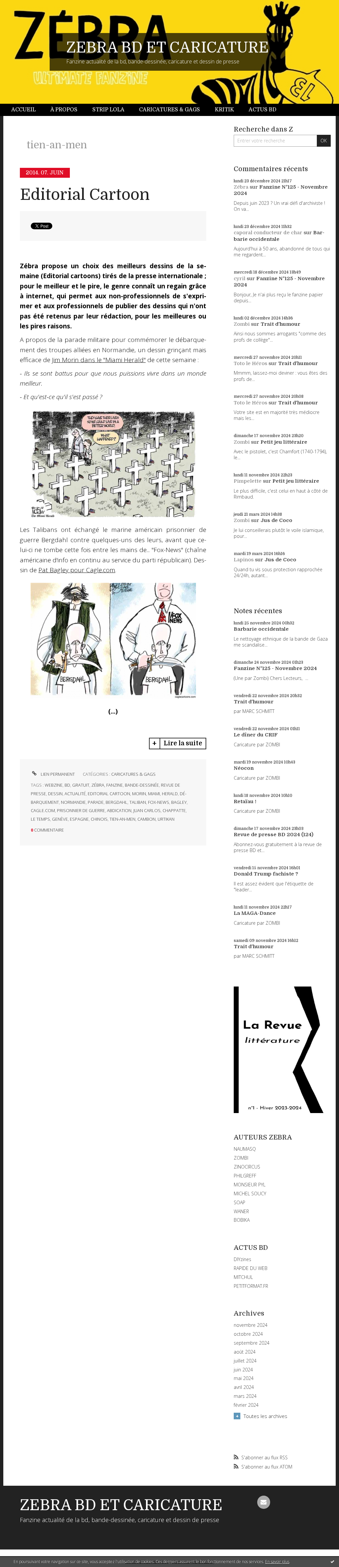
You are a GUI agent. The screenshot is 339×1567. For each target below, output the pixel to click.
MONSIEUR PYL (250, 1184)
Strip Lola (108, 110)
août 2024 (245, 1352)
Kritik (224, 110)
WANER (241, 1211)
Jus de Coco (276, 520)
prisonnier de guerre (81, 810)
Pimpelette (248, 481)
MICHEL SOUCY (250, 1193)
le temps (40, 819)
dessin (55, 794)
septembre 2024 (251, 1343)
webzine (54, 785)
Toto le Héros (250, 363)
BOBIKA (242, 1220)
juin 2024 (243, 1370)
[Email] (263, 1502)
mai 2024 (244, 1378)
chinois (99, 819)
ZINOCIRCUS (247, 1167)
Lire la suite (183, 743)
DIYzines (242, 1259)
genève (60, 819)
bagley (179, 802)
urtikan (166, 819)
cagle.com (43, 810)
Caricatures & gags (169, 110)
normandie (73, 802)
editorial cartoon (109, 794)
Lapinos (244, 560)
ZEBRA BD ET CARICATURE (167, 47)
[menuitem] (27, 110)
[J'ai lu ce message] (332, 1561)
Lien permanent (57, 774)
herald (170, 794)
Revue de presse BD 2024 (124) (274, 835)
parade (96, 802)
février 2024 (246, 1405)
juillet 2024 (245, 1361)
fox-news (158, 802)
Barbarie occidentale (279, 236)
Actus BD (262, 110)
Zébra (241, 187)
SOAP (239, 1202)
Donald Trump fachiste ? (266, 874)
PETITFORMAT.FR (251, 1286)
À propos (63, 110)
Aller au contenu (22, 6)
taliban (137, 802)
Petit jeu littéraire (284, 442)
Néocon (244, 768)
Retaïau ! (245, 801)
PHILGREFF (245, 1176)
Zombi (242, 324)
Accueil (23, 110)
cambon (146, 819)
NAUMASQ (245, 1149)
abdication (119, 810)
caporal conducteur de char (268, 233)
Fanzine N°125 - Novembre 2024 (275, 668)
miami (154, 794)
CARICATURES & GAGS (133, 774)
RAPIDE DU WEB (250, 1268)
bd (67, 785)
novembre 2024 (250, 1325)
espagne (79, 819)
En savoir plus (277, 1561)
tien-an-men (122, 819)
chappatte (174, 810)
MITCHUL (243, 1277)
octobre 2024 (248, 1334)
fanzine (114, 785)
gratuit (80, 785)
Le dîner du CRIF (256, 735)
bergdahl (116, 802)
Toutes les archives (265, 1416)
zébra (97, 785)
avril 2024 (244, 1387)
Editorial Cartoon (85, 195)
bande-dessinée (142, 785)
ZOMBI (241, 1158)
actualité (75, 794)
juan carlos (147, 810)
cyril (239, 278)
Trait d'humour (280, 324)
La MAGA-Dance (255, 913)
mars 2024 (245, 1396)
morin (139, 794)
